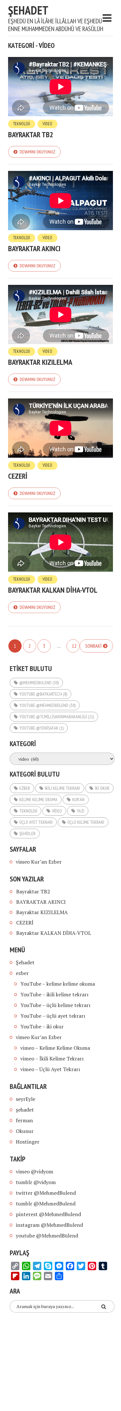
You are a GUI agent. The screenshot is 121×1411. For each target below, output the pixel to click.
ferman (24, 1120)
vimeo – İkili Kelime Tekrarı (52, 1058)
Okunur (25, 1131)
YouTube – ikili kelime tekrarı (54, 994)
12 (74, 646)
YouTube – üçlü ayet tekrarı (52, 1015)
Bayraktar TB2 (30, 134)
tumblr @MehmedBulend (46, 1203)
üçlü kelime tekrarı (85, 822)
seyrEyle (25, 1099)
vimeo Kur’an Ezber (39, 861)
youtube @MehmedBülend (47, 705)
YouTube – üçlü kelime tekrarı (55, 1005)
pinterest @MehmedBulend (48, 1214)
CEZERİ (17, 476)
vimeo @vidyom (34, 1171)
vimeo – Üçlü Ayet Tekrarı (50, 1069)
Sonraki (93, 646)
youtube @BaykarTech (43, 694)
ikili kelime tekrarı (62, 788)
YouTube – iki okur (42, 1026)
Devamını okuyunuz (37, 152)
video (47, 124)
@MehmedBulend (39, 683)
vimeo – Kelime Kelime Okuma (55, 1047)
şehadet (25, 1109)
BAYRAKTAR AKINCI (34, 248)
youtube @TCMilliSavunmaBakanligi (56, 717)
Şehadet (28, 10)
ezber (24, 788)
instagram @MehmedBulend (49, 1224)
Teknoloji (21, 124)
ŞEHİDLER (27, 833)
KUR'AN (78, 799)
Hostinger (27, 1141)
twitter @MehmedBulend (46, 1192)
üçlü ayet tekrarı (36, 822)
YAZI (80, 811)
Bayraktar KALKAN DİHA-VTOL (52, 590)
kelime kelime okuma (38, 799)
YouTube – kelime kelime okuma (57, 983)
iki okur (102, 788)
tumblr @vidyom (36, 1182)
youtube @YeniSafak (41, 728)
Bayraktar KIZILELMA (40, 362)
